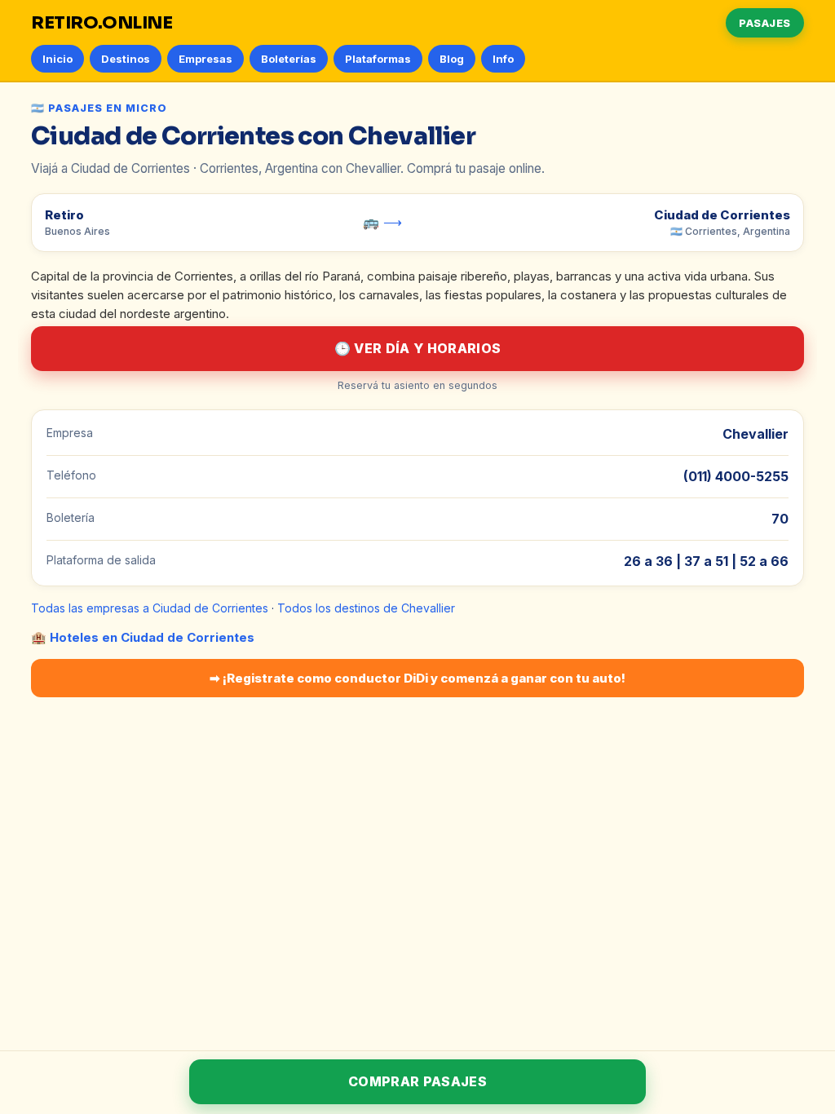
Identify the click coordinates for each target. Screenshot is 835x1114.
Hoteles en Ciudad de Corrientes (152, 637)
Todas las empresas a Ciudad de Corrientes (149, 608)
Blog (452, 58)
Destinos (125, 58)
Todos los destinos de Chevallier (366, 608)
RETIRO (102, 22)
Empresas (205, 58)
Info (503, 58)
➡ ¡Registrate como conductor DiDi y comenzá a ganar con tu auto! (417, 678)
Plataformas (378, 58)
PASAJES (765, 22)
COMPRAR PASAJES (417, 1081)
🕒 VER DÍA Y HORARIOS (417, 348)
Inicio (57, 58)
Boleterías (288, 58)
